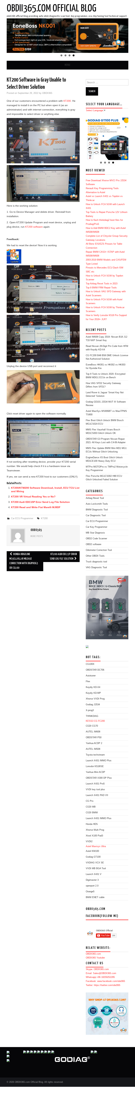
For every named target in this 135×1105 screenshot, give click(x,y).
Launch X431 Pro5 (95, 783)
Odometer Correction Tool (99, 550)
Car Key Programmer (96, 527)
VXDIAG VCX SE (95, 862)
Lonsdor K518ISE (95, 766)
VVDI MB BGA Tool (96, 868)
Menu (67, 65)
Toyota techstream (95, 755)
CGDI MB (91, 807)
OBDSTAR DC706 (95, 670)
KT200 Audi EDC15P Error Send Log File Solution (40, 502)
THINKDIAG (92, 716)
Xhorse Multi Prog (95, 830)
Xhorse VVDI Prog (95, 699)
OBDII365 (47, 93)
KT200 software (34, 226)
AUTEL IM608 (93, 731)
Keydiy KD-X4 (93, 687)
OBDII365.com (93, 954)
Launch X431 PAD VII (97, 795)
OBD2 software (93, 544)
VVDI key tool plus (95, 789)
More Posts (37, 536)
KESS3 (89, 721)
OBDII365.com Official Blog (51, 8)
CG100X (90, 664)
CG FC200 (99, 721)
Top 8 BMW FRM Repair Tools (101, 287)
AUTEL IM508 (93, 749)
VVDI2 (89, 841)
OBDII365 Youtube (95, 958)
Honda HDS (92, 824)
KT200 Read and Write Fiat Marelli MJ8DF (35, 507)
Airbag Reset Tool (95, 498)
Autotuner (91, 675)
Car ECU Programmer (22, 518)
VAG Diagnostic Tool (96, 567)
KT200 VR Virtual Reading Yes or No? (33, 496)
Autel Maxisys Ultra (96, 846)
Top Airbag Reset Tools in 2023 (101, 283)
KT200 (67, 100)
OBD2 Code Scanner (96, 538)
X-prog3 (90, 710)
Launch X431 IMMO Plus (98, 760)
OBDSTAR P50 (93, 737)
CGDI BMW (92, 812)
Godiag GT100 (93, 857)
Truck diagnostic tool (96, 561)
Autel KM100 (92, 851)
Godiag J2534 (93, 704)
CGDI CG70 (92, 726)
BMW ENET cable (95, 897)
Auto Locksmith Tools (97, 504)
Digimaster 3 (92, 880)
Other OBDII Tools (95, 556)
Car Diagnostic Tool (96, 515)
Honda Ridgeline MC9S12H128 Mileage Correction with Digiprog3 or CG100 (23, 561)
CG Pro (89, 801)
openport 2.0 (92, 886)
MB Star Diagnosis (95, 533)
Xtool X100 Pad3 (94, 835)
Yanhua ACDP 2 (94, 743)
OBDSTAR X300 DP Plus (99, 778)
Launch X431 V (93, 874)
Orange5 (90, 891)
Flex (88, 681)
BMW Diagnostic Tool (97, 509)
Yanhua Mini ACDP (95, 772)
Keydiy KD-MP (93, 693)
